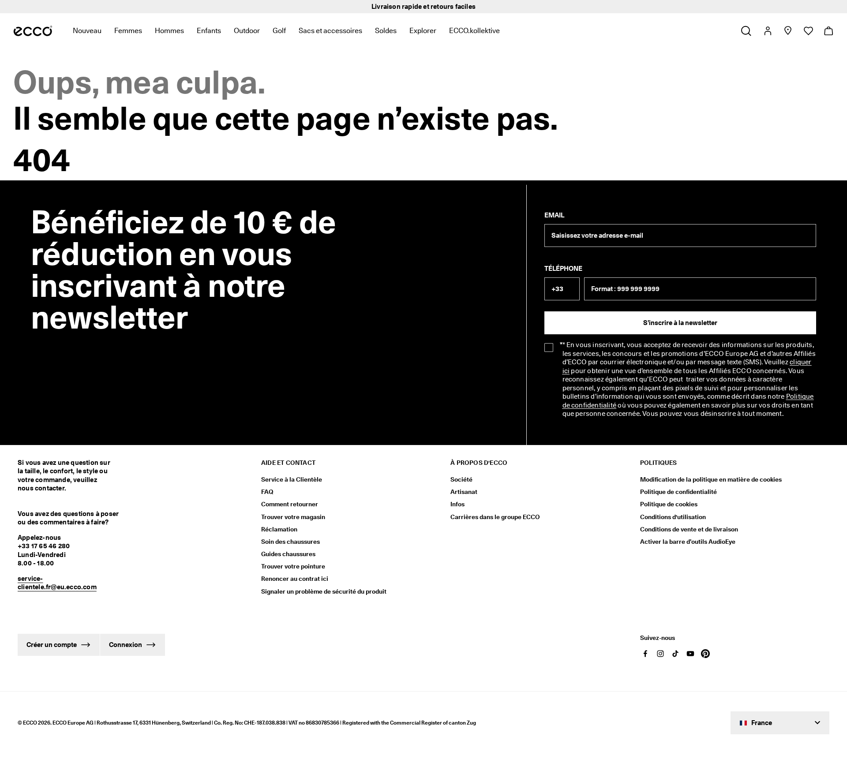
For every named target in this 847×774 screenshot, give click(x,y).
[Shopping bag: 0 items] (828, 30)
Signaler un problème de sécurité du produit (323, 591)
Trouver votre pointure (293, 566)
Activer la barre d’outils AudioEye (687, 541)
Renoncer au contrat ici (294, 578)
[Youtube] (690, 653)
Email (554, 215)
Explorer (422, 30)
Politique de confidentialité (678, 491)
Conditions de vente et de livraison (689, 529)
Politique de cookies (668, 504)
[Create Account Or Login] (767, 30)
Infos (457, 504)
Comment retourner (289, 504)
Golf (279, 30)
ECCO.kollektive (474, 30)
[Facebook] (645, 653)
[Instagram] (660, 653)
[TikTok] (675, 653)
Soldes (386, 30)
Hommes (169, 30)
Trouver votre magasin (293, 516)
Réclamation (279, 529)
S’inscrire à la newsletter (680, 323)
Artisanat (463, 491)
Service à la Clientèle (291, 479)
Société (461, 479)
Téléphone (563, 269)
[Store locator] (788, 30)
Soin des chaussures (290, 541)
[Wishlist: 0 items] (808, 30)
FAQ (267, 491)
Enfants (209, 30)
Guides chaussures (288, 553)
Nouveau (87, 30)
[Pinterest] (705, 653)
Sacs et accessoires (330, 30)
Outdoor (247, 30)
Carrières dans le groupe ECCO (495, 516)
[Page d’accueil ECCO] (32, 31)
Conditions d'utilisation (673, 516)
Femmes (128, 30)
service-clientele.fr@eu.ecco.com (57, 583)
